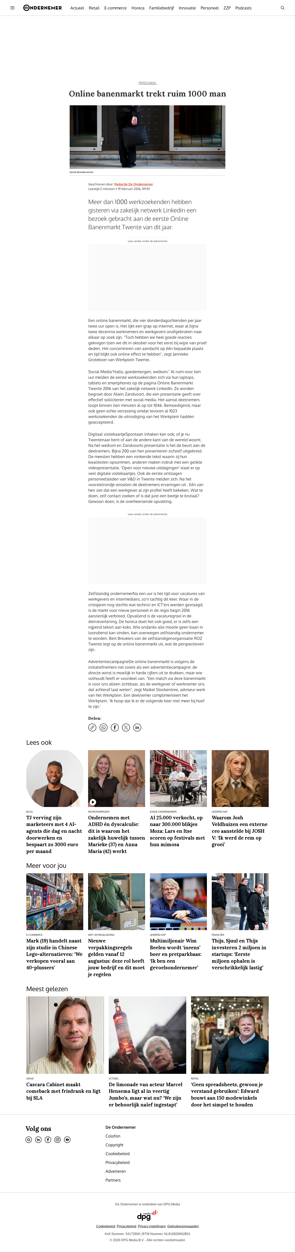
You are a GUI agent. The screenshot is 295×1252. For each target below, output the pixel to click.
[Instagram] (57, 1139)
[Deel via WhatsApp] (104, 727)
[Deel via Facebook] (115, 727)
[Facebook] (48, 1139)
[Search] (282, 8)
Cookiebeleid (105, 1226)
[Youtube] (67, 1139)
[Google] (28, 1139)
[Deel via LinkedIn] (137, 727)
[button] (152, 1226)
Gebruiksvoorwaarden (183, 1226)
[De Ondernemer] (42, 8)
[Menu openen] (12, 8)
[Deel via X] (126, 727)
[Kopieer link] (92, 727)
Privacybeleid (126, 1226)
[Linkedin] (38, 1139)
